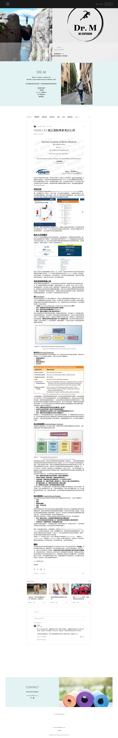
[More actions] (83, 126)
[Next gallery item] (82, 212)
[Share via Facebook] (34, 569)
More (76, 117)
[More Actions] (83, 626)
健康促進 (52, 117)
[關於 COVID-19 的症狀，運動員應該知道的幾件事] (81, 589)
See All (89, 581)
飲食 (63, 117)
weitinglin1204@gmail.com (32, 695)
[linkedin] (33, 698)
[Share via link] (44, 569)
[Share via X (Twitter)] (37, 569)
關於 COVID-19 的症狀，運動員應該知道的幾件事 (81, 598)
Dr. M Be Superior (59, 714)
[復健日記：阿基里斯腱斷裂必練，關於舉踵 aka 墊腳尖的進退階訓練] (37, 589)
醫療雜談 (70, 117)
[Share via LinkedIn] (41, 569)
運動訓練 (44, 117)
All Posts (29, 117)
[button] (89, 117)
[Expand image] (45, 212)
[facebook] (31, 698)
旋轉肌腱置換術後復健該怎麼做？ (59, 598)
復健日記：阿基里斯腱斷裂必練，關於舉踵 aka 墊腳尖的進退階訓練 (37, 598)
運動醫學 (36, 117)
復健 (58, 117)
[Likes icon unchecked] (38, 636)
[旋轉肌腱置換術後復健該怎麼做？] (59, 589)
